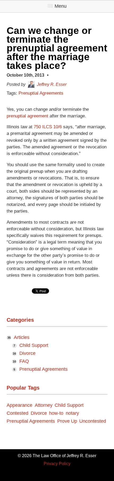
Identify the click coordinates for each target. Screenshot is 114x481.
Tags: (13, 93)
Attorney (43, 405)
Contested (17, 413)
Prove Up (67, 421)
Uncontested (92, 421)
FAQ (24, 361)
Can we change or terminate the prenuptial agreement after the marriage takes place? (57, 48)
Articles (21, 337)
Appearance (19, 405)
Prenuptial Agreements (41, 93)
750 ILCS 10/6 (48, 126)
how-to (56, 413)
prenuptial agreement (27, 115)
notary (72, 413)
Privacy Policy (57, 463)
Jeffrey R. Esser (52, 84)
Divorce (27, 353)
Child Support (33, 345)
